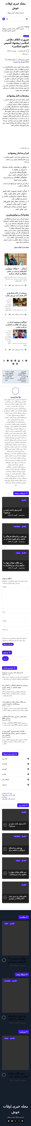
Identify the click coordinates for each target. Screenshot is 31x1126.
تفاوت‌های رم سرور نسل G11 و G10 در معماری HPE (17, 898)
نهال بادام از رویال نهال (8, 795)
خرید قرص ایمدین (7, 793)
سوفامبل (4, 797)
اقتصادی (4, 764)
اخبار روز (26, 36)
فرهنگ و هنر (17, 526)
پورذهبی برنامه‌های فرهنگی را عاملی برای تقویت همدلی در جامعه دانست (14, 538)
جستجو (5, 652)
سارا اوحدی (16, 62)
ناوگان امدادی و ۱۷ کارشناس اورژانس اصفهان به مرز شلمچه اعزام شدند (17, 963)
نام (3, 612)
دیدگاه (4, 587)
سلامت (4, 774)
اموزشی (4, 769)
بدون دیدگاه (25, 54)
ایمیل (4, 621)
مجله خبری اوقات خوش (21, 247)
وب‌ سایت (5, 629)
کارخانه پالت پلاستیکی (8, 799)
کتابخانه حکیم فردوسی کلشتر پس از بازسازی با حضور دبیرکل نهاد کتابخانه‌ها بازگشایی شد (14, 733)
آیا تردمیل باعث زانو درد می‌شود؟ (12, 672)
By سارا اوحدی (22, 51)
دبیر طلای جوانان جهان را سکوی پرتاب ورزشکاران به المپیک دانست (13, 565)
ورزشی (18, 552)
